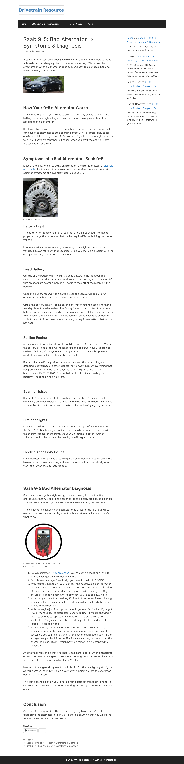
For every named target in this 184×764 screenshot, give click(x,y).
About (90, 24)
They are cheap (60, 573)
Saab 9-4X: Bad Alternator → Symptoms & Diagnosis (52, 743)
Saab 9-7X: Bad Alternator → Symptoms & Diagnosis (52, 746)
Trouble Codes (75, 24)
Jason (130, 38)
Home (23, 24)
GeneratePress (111, 759)
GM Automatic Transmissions (45, 24)
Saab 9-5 (31, 739)
